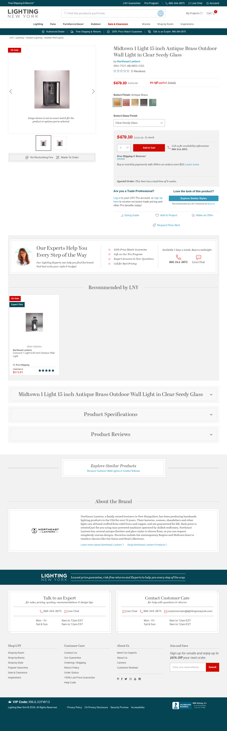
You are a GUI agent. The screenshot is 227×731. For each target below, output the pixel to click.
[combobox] (113, 13)
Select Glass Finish (125, 116)
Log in (117, 197)
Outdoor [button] (96, 24)
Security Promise (119, 707)
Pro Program (151, 3)
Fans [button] (53, 24)
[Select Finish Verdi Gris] (152, 102)
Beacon (211, 204)
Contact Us (70, 653)
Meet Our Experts (127, 653)
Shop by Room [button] (165, 24)
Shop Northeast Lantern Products (146, 545)
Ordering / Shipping (75, 663)
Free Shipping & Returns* (21, 3)
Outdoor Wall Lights (53, 37)
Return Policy (71, 668)
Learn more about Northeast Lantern (102, 545)
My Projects (193, 13)
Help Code (70, 682)
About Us (122, 658)
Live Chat (197, 3)
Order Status (71, 673)
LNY (12, 37)
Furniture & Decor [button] (73, 24)
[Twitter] (125, 679)
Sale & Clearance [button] (118, 24)
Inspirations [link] (187, 24)
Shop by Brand (16, 658)
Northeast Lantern (128, 61)
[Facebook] (121, 679)
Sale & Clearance (17, 673)
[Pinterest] (118, 679)
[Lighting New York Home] (23, 13)
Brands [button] (146, 24)
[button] (212, 3)
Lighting (20, 37)
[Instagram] (130, 679)
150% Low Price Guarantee (79, 677)
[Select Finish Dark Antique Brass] (135, 102)
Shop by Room (16, 653)
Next (93, 91)
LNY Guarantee (131, 3)
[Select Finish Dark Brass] (144, 102)
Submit (212, 667)
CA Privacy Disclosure (96, 707)
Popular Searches (18, 668)
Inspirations (14, 677)
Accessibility (138, 707)
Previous (10, 91)
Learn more (192, 164)
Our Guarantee (72, 658)
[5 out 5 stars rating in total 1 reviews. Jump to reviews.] (47, 370)
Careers (121, 663)
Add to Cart (149, 148)
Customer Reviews (127, 668)
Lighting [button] (38, 24)
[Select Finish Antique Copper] (126, 102)
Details (172, 82)
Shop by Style (15, 663)
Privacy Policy (74, 707)
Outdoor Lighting (34, 37)
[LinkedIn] (139, 679)
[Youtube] (135, 679)
